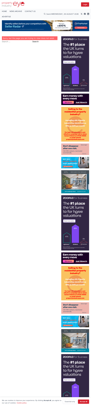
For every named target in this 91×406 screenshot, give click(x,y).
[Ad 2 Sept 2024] (75, 124)
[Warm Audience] (75, 149)
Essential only (70, 401)
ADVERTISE (6, 17)
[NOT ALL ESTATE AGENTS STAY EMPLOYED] (75, 162)
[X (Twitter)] (81, 14)
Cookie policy (22, 403)
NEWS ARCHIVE (16, 11)
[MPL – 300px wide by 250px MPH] (75, 181)
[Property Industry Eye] (13, 4)
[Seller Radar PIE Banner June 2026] (45, 25)
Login (85, 4)
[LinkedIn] (88, 14)
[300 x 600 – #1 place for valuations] (75, 64)
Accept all (83, 401)
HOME (4, 11)
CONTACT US (30, 11)
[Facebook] (85, 14)
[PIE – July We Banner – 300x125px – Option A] (75, 99)
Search (35, 41)
